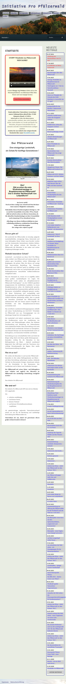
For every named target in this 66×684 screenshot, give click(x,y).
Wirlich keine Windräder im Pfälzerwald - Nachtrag (55, 203)
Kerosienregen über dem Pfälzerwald (54, 74)
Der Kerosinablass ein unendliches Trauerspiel (54, 646)
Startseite (6, 13)
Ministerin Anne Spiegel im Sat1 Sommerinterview (55, 329)
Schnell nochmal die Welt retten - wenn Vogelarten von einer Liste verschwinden (55, 616)
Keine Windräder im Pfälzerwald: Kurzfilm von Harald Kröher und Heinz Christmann (55, 299)
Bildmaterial (47, 13)
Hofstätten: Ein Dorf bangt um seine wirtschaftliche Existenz (55, 337)
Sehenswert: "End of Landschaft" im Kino (53, 235)
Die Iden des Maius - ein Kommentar (54, 345)
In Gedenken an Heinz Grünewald (54, 66)
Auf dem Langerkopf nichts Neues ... (53, 539)
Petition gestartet (52, 456)
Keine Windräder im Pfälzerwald (53, 145)
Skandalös (50, 484)
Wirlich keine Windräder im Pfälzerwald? (54, 210)
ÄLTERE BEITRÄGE (55, 672)
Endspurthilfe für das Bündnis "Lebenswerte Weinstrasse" (54, 108)
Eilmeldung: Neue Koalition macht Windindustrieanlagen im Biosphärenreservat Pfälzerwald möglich (55, 397)
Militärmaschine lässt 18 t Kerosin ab (55, 256)
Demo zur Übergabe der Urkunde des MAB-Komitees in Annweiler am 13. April (55, 98)
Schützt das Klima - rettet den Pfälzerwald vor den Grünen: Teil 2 (55, 606)
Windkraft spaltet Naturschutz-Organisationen (52, 586)
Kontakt (57, 13)
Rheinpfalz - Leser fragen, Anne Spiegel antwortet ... (55, 532)
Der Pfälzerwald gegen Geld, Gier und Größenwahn (54, 477)
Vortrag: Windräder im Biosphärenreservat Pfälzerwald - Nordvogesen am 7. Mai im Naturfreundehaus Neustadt (55, 85)
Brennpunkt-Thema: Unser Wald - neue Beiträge (53, 654)
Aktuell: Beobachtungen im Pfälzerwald (54, 138)
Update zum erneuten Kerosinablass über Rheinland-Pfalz (54, 264)
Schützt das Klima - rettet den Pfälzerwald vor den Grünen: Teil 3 (55, 558)
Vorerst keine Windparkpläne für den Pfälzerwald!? (54, 195)
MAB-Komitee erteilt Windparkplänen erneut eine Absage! (54, 218)
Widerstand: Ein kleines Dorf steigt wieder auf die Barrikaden (55, 367)
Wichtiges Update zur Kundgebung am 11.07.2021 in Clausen (54, 289)
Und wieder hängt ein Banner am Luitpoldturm (55, 495)
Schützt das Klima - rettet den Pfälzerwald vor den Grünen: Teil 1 (55, 638)
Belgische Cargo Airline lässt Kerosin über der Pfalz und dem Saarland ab (54, 184)
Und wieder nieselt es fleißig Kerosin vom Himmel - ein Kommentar (55, 227)
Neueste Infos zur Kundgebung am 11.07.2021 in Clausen (54, 280)
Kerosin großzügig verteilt (55, 132)
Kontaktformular (29, 133)
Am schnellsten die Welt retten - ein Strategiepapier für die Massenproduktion (54, 548)
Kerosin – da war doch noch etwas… (54, 662)
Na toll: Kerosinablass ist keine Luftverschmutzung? (55, 412)
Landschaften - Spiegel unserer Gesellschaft (54, 567)
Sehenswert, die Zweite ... (55, 451)
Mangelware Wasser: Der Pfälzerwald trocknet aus (54, 168)
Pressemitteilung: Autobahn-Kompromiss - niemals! (55, 444)
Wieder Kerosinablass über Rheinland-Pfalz (55, 272)
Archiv (5, 16)
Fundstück (50, 489)
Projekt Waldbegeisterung (55, 406)
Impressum (5, 682)
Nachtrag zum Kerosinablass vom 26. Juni (54, 58)
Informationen (36, 13)
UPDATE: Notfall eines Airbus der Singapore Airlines (54, 117)
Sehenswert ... (51, 461)
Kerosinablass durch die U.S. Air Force (54, 426)
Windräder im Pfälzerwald (55, 668)
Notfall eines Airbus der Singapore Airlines (54, 126)
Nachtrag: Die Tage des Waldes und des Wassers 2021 (54, 435)
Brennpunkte (24, 13)
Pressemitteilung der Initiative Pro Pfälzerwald (55, 376)
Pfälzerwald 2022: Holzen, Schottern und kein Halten (55, 175)
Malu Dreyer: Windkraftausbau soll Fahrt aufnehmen (53, 321)
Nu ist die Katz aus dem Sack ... (54, 419)
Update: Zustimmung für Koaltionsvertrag (54, 352)
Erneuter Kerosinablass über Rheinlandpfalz (54, 161)
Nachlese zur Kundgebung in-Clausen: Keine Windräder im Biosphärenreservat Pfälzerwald (55, 245)
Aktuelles (14, 13)
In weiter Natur (52, 501)
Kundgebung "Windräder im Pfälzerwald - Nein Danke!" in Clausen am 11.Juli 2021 (54, 311)
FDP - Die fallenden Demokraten (53, 359)
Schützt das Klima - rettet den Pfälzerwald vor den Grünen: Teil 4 (55, 468)
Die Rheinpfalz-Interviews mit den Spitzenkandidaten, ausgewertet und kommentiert (55, 522)
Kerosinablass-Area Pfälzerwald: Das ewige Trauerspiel (54, 153)
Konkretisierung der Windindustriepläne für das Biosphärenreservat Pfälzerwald (54, 385)
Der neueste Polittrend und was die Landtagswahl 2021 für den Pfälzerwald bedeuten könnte (55, 628)
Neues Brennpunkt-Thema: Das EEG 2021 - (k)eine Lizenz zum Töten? (54, 576)
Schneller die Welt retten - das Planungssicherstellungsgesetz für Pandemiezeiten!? (55, 596)
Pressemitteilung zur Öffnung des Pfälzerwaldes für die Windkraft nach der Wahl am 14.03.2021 (55, 509)
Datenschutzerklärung (17, 682)
